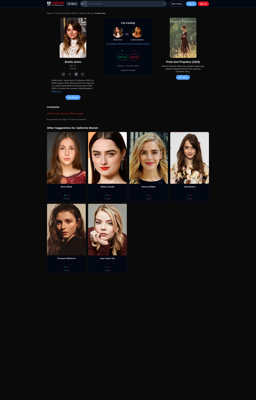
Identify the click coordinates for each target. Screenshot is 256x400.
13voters (66, 199)
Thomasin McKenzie (66, 258)
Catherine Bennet (86, 13)
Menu (73, 4)
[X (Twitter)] (69, 74)
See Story (183, 77)
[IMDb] (76, 74)
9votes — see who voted (128, 66)
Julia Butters (189, 187)
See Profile (73, 97)
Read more (56, 91)
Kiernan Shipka (148, 187)
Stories (50, 13)
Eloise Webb (66, 187)
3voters (66, 270)
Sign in (191, 4)
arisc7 (133, 70)
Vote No (134, 57)
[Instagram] (63, 74)
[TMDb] (82, 74)
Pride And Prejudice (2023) (65, 13)
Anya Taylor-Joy (107, 258)
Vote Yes (122, 57)
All (82, 4)
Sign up (203, 4)
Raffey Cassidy (107, 187)
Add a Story (176, 4)
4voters (148, 199)
